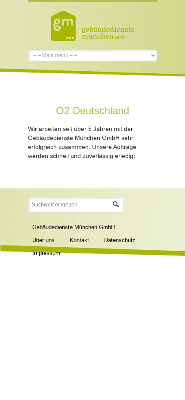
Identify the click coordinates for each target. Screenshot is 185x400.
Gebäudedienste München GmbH (73, 227)
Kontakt (79, 240)
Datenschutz (120, 240)
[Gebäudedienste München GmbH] (92, 24)
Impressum (46, 253)
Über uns (43, 240)
